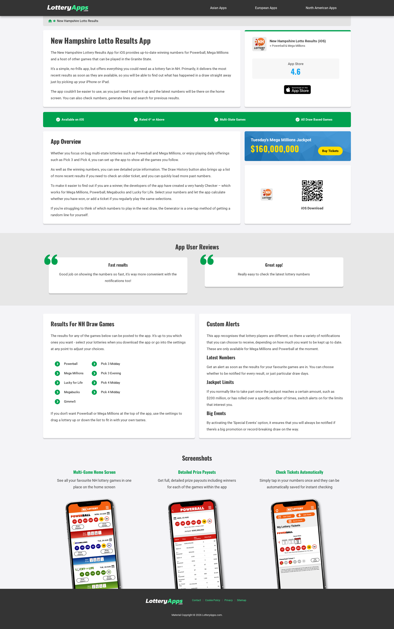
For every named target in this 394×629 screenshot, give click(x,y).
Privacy (228, 600)
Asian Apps (218, 8)
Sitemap (241, 600)
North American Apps (321, 8)
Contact (196, 600)
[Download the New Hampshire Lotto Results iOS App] (297, 93)
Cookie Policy (212, 600)
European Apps (266, 8)
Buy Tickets (330, 151)
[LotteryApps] (50, 21)
